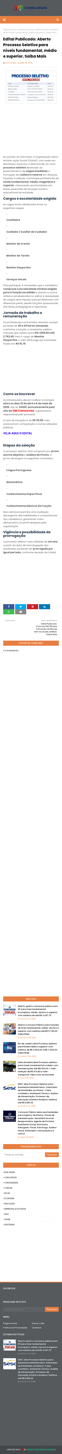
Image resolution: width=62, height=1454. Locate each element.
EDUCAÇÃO (9, 1203)
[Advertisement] (31, 133)
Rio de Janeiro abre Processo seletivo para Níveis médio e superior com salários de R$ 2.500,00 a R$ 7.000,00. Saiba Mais (38, 1048)
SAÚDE (7, 1219)
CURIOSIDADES (11, 1182)
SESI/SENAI (9, 1224)
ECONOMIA (9, 1198)
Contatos (36, 1327)
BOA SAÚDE (9, 1172)
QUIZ (6, 1214)
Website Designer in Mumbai (40, 1449)
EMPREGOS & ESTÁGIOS (15, 1209)
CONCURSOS (10, 1177)
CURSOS (8, 1188)
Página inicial (10, 29)
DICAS (7, 1193)
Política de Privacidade (15, 1327)
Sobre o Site (38, 1323)
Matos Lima (10, 63)
